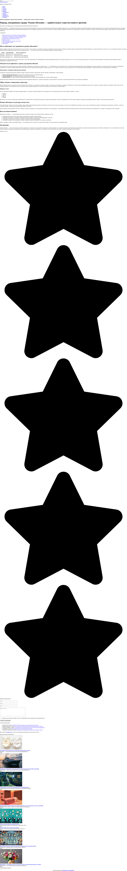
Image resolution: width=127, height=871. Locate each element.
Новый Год (5, 14)
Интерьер (5, 17)
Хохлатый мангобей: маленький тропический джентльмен (25, 725)
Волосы (4, 10)
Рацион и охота (6, 39)
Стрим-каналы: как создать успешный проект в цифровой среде (14, 787)
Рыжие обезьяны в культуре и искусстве (12, 41)
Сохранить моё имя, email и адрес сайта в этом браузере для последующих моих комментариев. (23, 718)
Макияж (4, 11)
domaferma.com (65, 870)
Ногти (4, 7)
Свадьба (4, 8)
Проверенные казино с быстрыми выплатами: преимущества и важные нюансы (18, 846)
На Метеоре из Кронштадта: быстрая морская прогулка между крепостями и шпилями (19, 768)
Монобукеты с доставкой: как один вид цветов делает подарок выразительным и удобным (20, 864)
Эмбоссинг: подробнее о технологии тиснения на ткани (29, 729)
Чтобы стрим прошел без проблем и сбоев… (10, 824)
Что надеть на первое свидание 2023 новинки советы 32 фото (29, 726)
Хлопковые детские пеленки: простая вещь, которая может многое (15, 750)
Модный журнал (4, 2)
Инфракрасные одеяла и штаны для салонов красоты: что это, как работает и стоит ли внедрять (21, 805)
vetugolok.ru (71, 870)
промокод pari (9, 732)
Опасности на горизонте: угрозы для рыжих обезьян (14, 36)
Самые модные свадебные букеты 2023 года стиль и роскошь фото (30, 727)
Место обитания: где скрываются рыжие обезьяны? (14, 35)
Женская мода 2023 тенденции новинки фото (22, 728)
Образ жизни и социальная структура (11, 38)
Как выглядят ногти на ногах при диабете (9, 827)
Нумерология (6, 16)
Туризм (4, 13)
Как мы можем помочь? (8, 42)
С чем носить (6, 12)
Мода (4, 6)
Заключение (5, 43)
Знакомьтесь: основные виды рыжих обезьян (13, 37)
